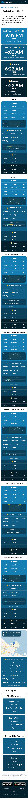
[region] (14, 643)
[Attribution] (25, 654)
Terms (16, 788)
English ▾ (14, 791)
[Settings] (25, 2)
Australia (3, 7)
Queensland (10, 7)
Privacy (11, 788)
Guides (6, 788)
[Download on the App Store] (7, 784)
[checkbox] (11, 633)
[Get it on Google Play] (20, 784)
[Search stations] (21, 2)
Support (22, 788)
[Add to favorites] (22, 11)
